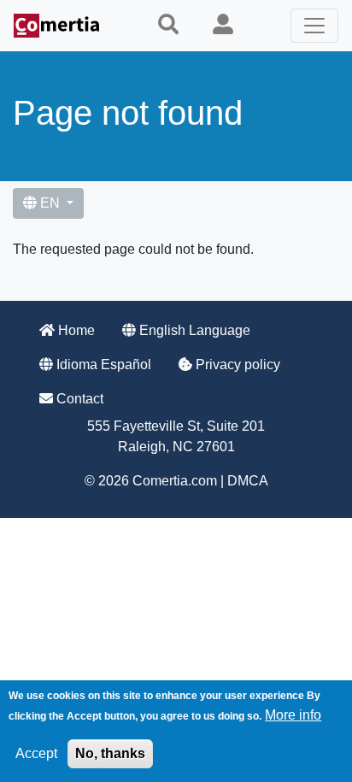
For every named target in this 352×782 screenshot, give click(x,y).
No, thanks (110, 753)
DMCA (247, 480)
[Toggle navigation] (314, 26)
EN (50, 203)
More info (293, 715)
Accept (36, 753)
